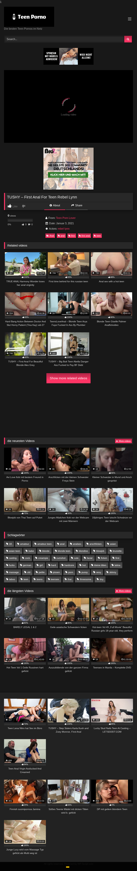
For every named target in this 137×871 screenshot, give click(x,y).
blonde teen (64, 551)
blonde (45, 551)
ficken (104, 558)
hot (84, 565)
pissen (56, 572)
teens (39, 579)
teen (99, 235)
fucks (12, 565)
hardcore (69, 565)
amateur (24, 544)
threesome (85, 579)
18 (10, 544)
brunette (117, 551)
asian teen (14, 551)
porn (70, 572)
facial (89, 558)
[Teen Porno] (68, 17)
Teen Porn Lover (66, 218)
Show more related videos (68, 378)
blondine (83, 551)
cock (27, 558)
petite (42, 572)
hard (53, 565)
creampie (43, 558)
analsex (77, 544)
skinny (112, 572)
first (73, 235)
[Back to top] (126, 861)
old (28, 572)
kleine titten (100, 565)
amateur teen (44, 544)
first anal (86, 235)
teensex (55, 579)
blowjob (100, 551)
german (27, 565)
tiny (101, 579)
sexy (98, 572)
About (56, 205)
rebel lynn (64, 228)
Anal (52, 235)
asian (113, 544)
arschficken (96, 544)
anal (63, 235)
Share (78, 205)
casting (13, 558)
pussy (85, 572)
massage (14, 572)
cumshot (60, 558)
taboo (12, 579)
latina (117, 565)
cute (76, 558)
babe (31, 551)
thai (70, 579)
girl (41, 565)
